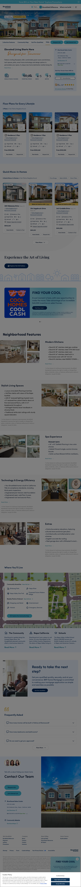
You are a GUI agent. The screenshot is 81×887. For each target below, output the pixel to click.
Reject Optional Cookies (60, 879)
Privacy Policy (43, 883)
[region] (40, 879)
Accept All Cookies (60, 883)
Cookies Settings (60, 875)
